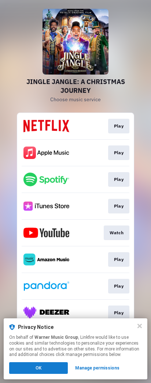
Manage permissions (97, 368)
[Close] (140, 326)
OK (38, 368)
